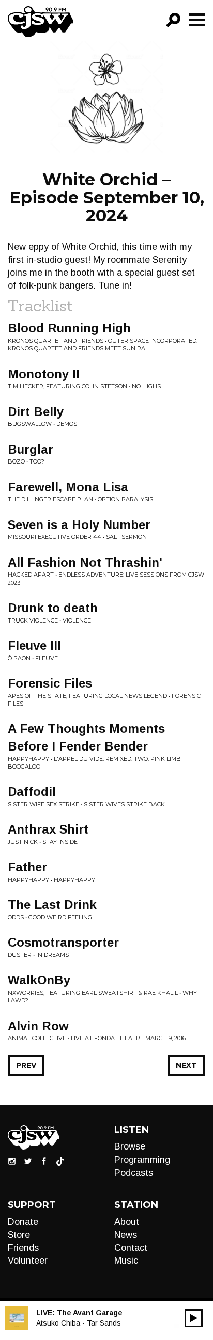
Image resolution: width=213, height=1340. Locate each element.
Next (186, 1065)
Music (126, 1260)
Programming (142, 1160)
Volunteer (28, 1260)
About (126, 1222)
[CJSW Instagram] (12, 1161)
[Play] (194, 1318)
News (125, 1235)
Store (19, 1235)
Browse (129, 1146)
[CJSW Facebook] (44, 1161)
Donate (23, 1222)
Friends (23, 1247)
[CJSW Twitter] (28, 1161)
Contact (130, 1247)
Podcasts (133, 1173)
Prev (26, 1065)
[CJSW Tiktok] (60, 1161)
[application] (193, 1318)
